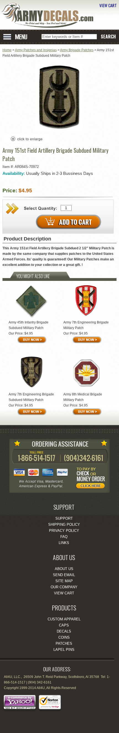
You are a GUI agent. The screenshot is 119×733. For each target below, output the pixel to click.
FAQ (64, 537)
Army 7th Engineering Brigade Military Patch (86, 325)
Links (64, 543)
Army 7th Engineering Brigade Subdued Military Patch (31, 397)
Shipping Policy (64, 524)
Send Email (64, 575)
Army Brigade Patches (77, 50)
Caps (64, 625)
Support (64, 518)
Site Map (64, 581)
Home (7, 50)
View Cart (64, 593)
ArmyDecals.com (49, 15)
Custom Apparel (64, 619)
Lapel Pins (63, 649)
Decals (64, 631)
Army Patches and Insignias (36, 50)
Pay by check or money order (92, 479)
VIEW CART (108, 5)
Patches (64, 643)
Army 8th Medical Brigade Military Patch (82, 397)
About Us (64, 569)
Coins (64, 637)
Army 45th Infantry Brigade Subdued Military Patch (28, 325)
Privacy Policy (64, 531)
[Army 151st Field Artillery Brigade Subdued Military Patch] (59, 130)
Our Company (64, 587)
